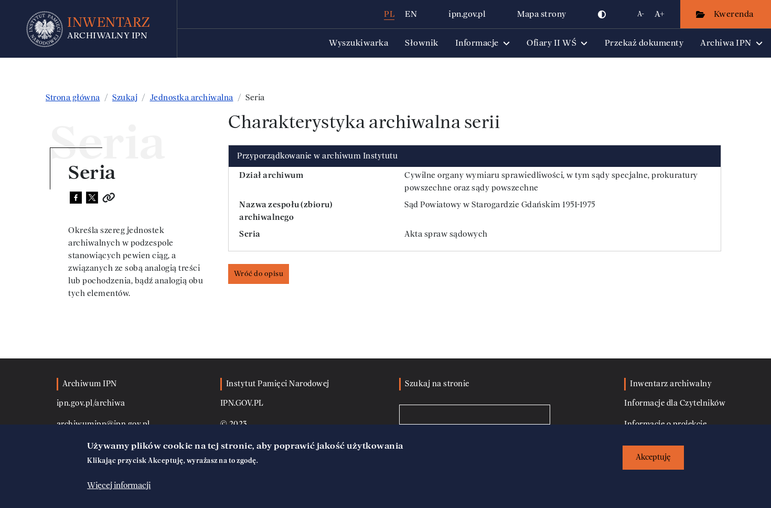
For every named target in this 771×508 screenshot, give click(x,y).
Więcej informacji (119, 485)
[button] (602, 14)
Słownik (421, 43)
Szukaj (124, 97)
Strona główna (73, 97)
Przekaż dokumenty (644, 43)
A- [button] (640, 14)
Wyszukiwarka (358, 43)
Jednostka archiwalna (191, 97)
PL (389, 14)
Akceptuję (653, 457)
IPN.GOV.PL (242, 403)
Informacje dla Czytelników (674, 403)
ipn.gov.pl (467, 14)
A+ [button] (660, 14)
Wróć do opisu (259, 274)
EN (411, 14)
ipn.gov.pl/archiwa (91, 403)
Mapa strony (541, 14)
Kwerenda (735, 14)
